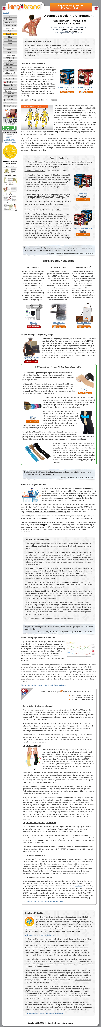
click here (78, 886)
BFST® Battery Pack (84, 323)
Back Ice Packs (10, 139)
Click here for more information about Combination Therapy (43, 901)
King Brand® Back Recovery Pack (83, 194)
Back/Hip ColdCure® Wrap (67, 88)
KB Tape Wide (85, 389)
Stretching (10, 136)
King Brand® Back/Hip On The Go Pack (83, 229)
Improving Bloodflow (9, 140)
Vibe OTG (33, 323)
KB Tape (33, 417)
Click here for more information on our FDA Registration (44, 1013)
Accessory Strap (59, 323)
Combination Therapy (10, 142)
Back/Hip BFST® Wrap (86, 88)
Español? (6, 13)
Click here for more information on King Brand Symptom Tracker (43, 685)
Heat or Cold (9, 137)
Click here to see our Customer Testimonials (40, 935)
